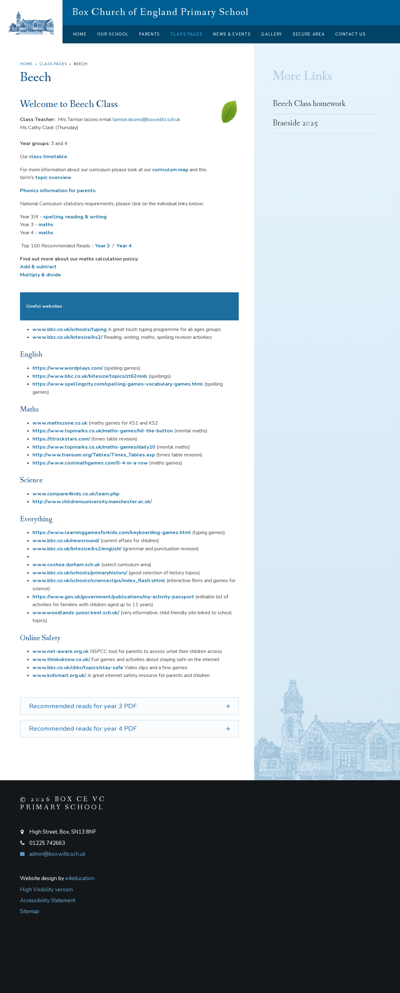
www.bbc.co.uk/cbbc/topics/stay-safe (77, 667)
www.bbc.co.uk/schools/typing (69, 329)
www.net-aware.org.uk (60, 651)
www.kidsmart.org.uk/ (59, 675)
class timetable (48, 156)
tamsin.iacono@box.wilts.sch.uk (146, 119)
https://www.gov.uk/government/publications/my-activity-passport (113, 596)
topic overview (53, 177)
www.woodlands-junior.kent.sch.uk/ (75, 612)
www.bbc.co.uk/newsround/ (65, 540)
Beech (81, 63)
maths (45, 224)
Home (26, 63)
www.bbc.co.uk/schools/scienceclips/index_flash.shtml (98, 580)
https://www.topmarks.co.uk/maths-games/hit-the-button (102, 430)
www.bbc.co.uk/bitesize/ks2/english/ (77, 548)
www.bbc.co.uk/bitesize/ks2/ (67, 337)
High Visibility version (46, 889)
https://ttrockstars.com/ (61, 439)
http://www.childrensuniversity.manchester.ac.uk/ (92, 501)
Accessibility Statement (47, 900)
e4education (79, 878)
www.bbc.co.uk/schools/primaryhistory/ (79, 572)
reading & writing (86, 216)
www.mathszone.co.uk (60, 423)
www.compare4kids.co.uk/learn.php (75, 493)
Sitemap (29, 911)
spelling (53, 216)
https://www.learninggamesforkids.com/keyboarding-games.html (111, 532)
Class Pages (53, 63)
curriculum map (170, 169)
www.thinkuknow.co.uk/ (61, 659)
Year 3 (102, 245)
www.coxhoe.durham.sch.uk (66, 564)
